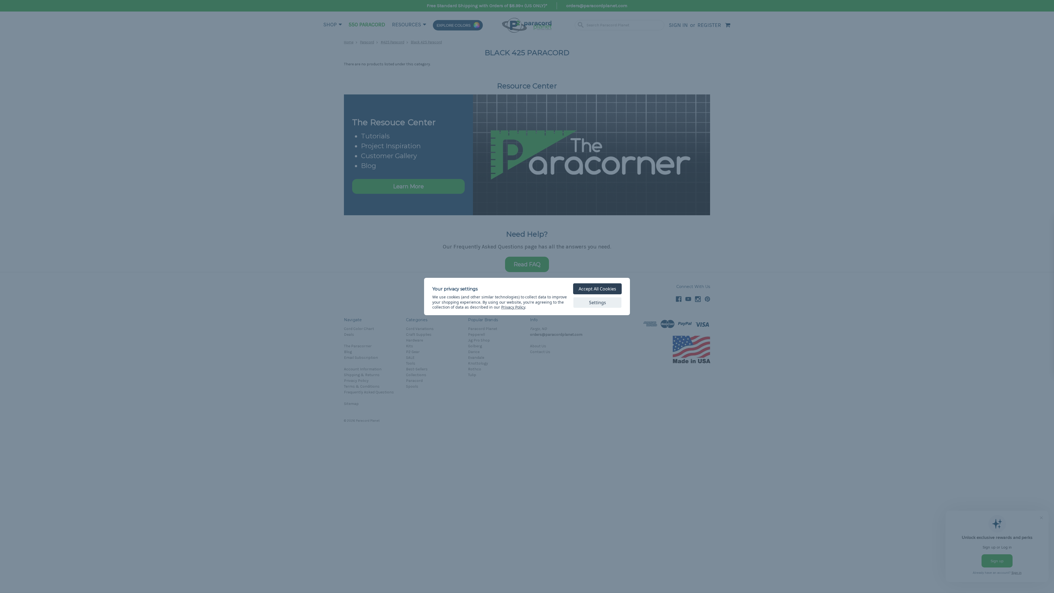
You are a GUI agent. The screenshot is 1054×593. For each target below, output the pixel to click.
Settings (597, 303)
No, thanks (1005, 364)
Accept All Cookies (597, 289)
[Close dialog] (1041, 222)
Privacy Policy (513, 307)
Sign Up (1004, 345)
